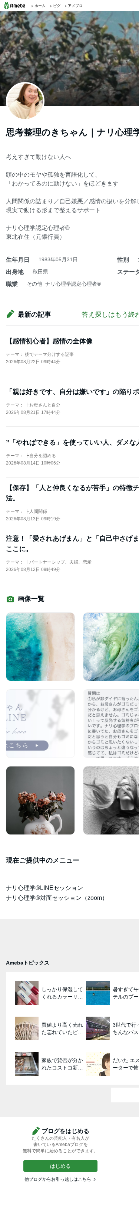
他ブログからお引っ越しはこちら (57, 1179)
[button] (60, 1166)
